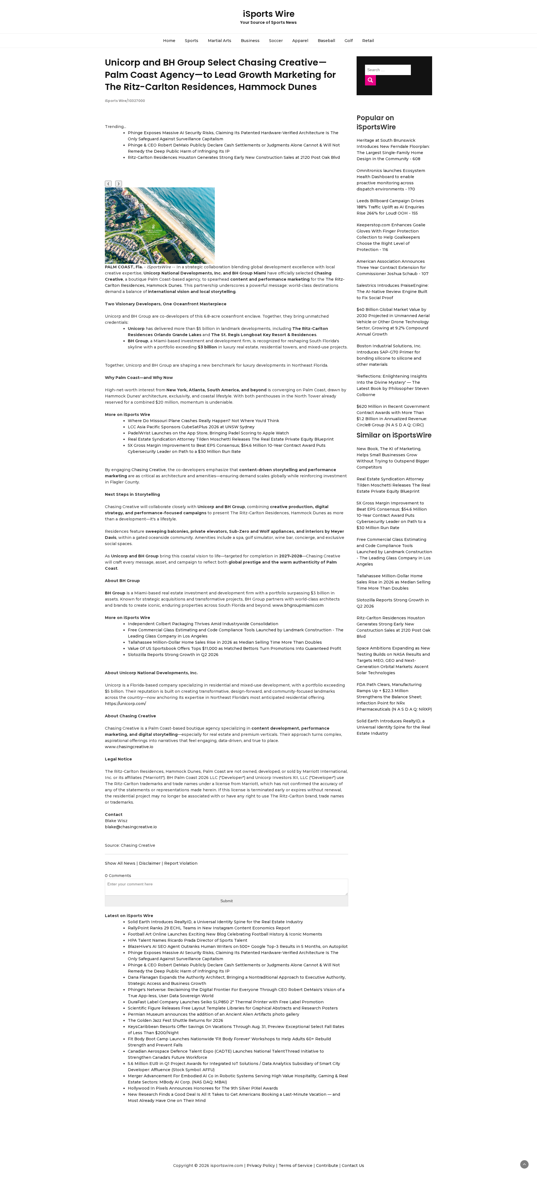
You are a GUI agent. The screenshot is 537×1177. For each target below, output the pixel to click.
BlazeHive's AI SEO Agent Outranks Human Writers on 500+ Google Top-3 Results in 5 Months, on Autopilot (238, 946)
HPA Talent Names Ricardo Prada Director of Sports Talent (187, 940)
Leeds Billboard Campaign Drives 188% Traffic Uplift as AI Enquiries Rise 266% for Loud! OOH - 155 (390, 207)
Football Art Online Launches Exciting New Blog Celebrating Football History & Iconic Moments (225, 934)
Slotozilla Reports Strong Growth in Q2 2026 (173, 654)
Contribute (327, 1165)
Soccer (276, 40)
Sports (191, 40)
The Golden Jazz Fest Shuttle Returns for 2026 (175, 1020)
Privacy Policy (261, 1165)
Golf (349, 40)
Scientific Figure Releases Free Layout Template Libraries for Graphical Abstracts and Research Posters (233, 1008)
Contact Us (353, 1165)
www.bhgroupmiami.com (298, 605)
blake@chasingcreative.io (131, 826)
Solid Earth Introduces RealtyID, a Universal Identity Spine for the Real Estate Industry (215, 921)
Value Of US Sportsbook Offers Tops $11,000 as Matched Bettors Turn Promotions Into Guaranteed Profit (234, 648)
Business (250, 40)
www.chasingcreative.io (129, 746)
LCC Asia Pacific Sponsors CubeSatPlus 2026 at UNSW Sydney (191, 426)
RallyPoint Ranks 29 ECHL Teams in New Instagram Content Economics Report (209, 928)
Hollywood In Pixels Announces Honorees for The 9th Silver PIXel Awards (203, 1088)
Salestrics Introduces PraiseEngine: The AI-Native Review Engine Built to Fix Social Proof (392, 291)
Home (169, 40)
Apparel (300, 40)
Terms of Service (295, 1165)
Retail (368, 40)
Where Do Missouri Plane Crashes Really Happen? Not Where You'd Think (203, 420)
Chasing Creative (148, 469)
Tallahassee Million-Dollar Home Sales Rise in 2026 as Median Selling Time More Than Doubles (225, 642)
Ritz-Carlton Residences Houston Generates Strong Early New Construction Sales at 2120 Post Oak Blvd (234, 157)
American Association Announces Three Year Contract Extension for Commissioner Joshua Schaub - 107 (392, 267)
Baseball (326, 40)
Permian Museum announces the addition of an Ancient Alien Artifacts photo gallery (213, 1014)
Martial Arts (219, 40)
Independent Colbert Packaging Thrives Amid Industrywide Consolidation (203, 623)
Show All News (120, 863)
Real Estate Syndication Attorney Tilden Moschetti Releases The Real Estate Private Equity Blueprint (231, 439)
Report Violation (180, 863)
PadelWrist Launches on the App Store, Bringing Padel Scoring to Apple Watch (208, 433)
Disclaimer (150, 863)
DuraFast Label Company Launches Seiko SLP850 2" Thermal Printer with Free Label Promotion (226, 1001)
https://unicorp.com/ (125, 703)
